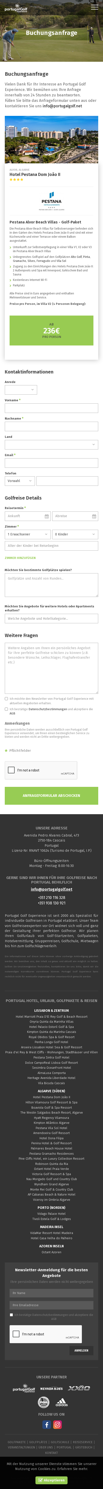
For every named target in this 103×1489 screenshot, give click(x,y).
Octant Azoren (51, 1252)
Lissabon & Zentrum (51, 1011)
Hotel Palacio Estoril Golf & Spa (51, 1027)
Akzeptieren (54, 1480)
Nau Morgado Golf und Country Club (51, 1179)
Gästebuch (83, 1447)
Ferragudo (43, 261)
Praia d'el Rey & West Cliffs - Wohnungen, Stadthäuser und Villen (51, 1052)
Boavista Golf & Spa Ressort (51, 1107)
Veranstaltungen (21, 1447)
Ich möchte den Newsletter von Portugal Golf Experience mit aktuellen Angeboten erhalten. (52, 701)
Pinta (86, 257)
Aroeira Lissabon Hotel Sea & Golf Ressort (51, 1047)
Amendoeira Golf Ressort (51, 1133)
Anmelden (81, 1350)
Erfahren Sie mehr (72, 1469)
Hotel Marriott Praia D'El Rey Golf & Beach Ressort (51, 1016)
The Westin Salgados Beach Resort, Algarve (51, 1112)
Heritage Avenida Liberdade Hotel (51, 1078)
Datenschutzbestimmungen (48, 709)
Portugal (64, 1447)
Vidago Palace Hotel (51, 1213)
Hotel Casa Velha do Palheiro (51, 1238)
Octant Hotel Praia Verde (51, 1169)
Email (10, 455)
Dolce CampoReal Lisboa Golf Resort (51, 1062)
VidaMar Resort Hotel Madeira (51, 1233)
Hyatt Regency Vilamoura (51, 1118)
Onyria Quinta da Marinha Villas (52, 1021)
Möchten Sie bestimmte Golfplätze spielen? (38, 570)
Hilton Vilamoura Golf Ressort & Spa (51, 1102)
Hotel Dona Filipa (51, 1138)
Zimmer (12, 526)
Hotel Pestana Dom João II (51, 1097)
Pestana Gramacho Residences (51, 1153)
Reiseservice (82, 1442)
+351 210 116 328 (51, 897)
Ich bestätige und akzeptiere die (51, 711)
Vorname (13, 400)
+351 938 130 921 (51, 903)
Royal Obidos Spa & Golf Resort (51, 1037)
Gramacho (19, 261)
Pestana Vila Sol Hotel (51, 1128)
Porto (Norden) (51, 1208)
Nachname (14, 418)
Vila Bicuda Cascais (51, 1083)
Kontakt (51, 1453)
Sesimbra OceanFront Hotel (51, 1067)
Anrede (10, 382)
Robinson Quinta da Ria (51, 1164)
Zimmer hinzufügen (20, 558)
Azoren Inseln (51, 1246)
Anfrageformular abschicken (51, 795)
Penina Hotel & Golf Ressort (51, 1143)
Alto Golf (76, 257)
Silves (31, 261)
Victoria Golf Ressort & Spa (51, 1174)
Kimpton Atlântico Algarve (51, 1123)
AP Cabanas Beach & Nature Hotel (51, 1194)
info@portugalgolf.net (62, 106)
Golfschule (60, 1442)
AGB (12, 713)
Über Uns (46, 1447)
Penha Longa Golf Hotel (51, 1042)
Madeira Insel (51, 1227)
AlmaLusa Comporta (52, 1073)
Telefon (10, 473)
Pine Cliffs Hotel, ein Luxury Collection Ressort (51, 1158)
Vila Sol (61, 261)
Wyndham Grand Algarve (51, 1184)
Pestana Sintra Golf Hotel (51, 1057)
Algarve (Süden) (51, 1091)
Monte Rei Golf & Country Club (51, 1189)
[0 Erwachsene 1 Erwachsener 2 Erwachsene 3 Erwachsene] (28, 534)
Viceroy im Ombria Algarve (51, 1199)
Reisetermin (15, 508)
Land (8, 437)
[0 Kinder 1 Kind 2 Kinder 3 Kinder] (75, 534)
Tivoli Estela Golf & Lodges (51, 1219)
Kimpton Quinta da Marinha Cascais (51, 1032)
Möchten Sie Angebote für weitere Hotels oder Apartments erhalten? (49, 608)
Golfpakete (17, 1442)
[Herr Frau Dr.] (21, 390)
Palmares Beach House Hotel (51, 1148)
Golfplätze (38, 1442)
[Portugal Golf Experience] (16, 8)
